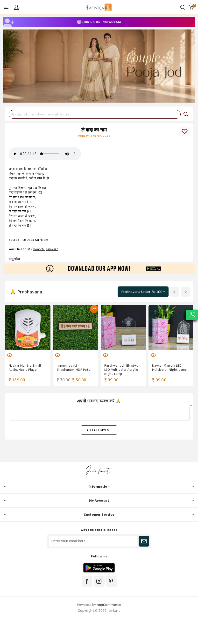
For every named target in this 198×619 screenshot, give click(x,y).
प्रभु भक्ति (14, 259)
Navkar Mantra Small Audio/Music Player (25, 367)
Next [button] (185, 292)
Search (186, 114)
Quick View (10, 355)
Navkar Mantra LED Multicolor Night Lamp (169, 367)
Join (144, 541)
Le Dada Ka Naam (35, 240)
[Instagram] (99, 581)
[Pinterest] (111, 581)
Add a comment (99, 430)
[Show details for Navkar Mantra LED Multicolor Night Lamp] (171, 327)
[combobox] (95, 114)
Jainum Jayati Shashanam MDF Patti (74, 367)
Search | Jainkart (45, 249)
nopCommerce (109, 605)
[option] (99, 22)
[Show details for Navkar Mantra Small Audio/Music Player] (27, 327)
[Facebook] (87, 581)
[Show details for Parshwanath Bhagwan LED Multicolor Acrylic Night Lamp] (123, 327)
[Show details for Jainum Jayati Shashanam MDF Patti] (75, 327)
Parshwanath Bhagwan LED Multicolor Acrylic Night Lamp (122, 369)
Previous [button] (174, 292)
